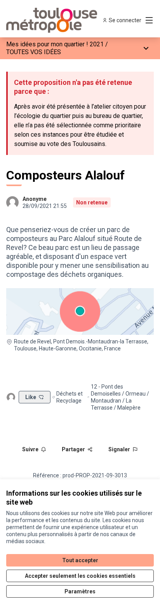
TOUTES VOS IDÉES (33, 52)
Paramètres (80, 591)
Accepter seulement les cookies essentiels (80, 576)
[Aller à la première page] (60, 20)
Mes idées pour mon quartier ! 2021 (55, 44)
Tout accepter (80, 560)
